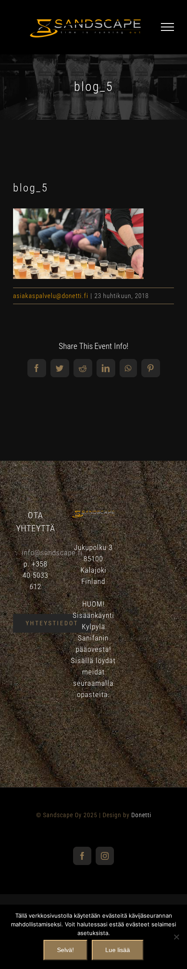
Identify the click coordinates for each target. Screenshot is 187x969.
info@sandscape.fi (52, 552)
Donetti (141, 814)
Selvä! (65, 949)
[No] (176, 936)
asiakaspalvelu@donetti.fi (50, 296)
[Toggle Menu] (167, 27)
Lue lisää (117, 949)
